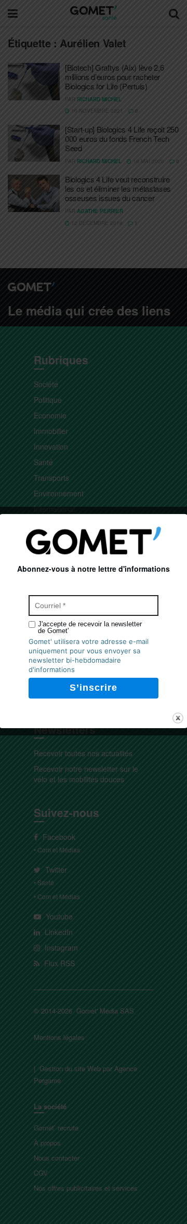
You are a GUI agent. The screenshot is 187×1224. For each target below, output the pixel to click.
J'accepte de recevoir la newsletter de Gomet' (90, 627)
